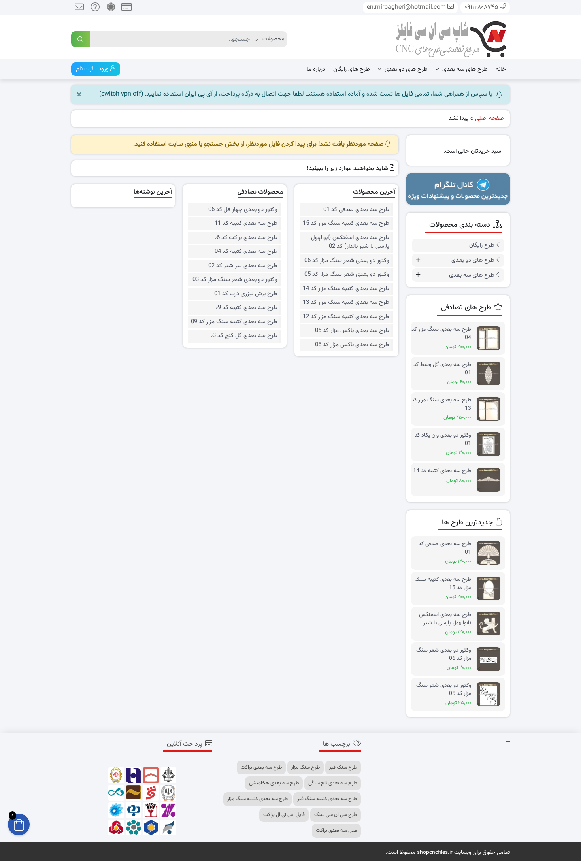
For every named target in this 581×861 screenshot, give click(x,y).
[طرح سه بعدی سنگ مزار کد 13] (490, 409)
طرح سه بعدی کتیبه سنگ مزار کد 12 (346, 317)
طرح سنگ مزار (305, 767)
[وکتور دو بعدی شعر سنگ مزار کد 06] (490, 659)
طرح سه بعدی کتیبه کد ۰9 (246, 307)
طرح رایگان (481, 245)
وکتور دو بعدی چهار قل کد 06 (242, 209)
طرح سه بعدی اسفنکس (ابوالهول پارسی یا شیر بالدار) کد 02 (350, 242)
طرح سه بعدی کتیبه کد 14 (442, 471)
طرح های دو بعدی (405, 69)
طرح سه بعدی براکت (261, 767)
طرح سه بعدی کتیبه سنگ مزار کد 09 (234, 322)
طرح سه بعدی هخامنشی (274, 783)
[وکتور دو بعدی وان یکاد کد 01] (490, 444)
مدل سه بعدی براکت (336, 831)
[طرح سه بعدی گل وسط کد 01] (490, 373)
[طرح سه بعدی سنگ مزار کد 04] (490, 338)
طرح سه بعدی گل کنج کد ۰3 (243, 336)
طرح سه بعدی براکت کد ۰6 (245, 238)
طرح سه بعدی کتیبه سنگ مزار (257, 799)
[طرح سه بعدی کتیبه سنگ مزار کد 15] (490, 588)
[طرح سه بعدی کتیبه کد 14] (490, 479)
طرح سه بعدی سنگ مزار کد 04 (441, 333)
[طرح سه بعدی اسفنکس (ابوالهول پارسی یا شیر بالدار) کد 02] (490, 623)
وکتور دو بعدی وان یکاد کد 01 (443, 439)
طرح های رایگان (351, 69)
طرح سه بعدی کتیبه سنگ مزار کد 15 (346, 223)
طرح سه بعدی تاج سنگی (332, 783)
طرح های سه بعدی (464, 69)
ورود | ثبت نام (93, 68)
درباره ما (316, 69)
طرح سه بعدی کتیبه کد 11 (246, 223)
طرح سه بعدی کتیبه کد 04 (246, 251)
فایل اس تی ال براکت (284, 815)
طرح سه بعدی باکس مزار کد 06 (352, 330)
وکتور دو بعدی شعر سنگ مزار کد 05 (346, 274)
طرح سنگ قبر (343, 767)
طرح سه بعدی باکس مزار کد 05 (352, 345)
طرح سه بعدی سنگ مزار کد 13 (441, 404)
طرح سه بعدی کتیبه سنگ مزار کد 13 (346, 302)
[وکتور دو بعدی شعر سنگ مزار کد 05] (490, 694)
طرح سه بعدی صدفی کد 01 (356, 209)
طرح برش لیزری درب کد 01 (245, 294)
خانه (501, 69)
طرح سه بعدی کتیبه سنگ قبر (327, 799)
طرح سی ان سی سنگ (335, 815)
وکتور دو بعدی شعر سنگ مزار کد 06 (346, 260)
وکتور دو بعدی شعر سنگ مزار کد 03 (234, 279)
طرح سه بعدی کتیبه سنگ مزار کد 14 (346, 288)
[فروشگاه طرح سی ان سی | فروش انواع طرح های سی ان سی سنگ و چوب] (450, 37)
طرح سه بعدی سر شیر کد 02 (242, 266)
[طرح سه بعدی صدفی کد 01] (490, 553)
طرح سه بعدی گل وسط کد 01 (442, 369)
